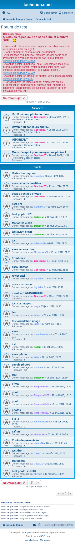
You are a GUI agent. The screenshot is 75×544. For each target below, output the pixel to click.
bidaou (38, 367)
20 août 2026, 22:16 (59, 117)
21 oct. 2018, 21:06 (60, 252)
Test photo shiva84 (24, 471)
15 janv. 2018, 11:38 (51, 306)
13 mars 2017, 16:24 (52, 324)
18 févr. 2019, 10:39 (57, 234)
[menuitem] (6, 12)
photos (16, 410)
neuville (38, 176)
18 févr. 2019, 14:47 (57, 217)
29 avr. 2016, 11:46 (61, 413)
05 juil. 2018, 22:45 (58, 129)
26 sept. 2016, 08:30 (57, 377)
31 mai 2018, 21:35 (58, 269)
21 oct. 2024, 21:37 (58, 186)
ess (14, 344)
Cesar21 (38, 453)
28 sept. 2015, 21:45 (56, 443)
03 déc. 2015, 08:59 (58, 434)
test (14, 240)
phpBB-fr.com (43, 536)
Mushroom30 (41, 252)
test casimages (21, 303)
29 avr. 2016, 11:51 (61, 404)
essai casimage (22, 284)
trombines (18, 258)
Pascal (37, 347)
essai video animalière (26, 183)
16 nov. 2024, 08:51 (55, 176)
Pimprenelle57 (41, 386)
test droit (17, 450)
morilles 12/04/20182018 (27, 293)
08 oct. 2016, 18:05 (53, 347)
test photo (18, 460)
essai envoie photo (24, 249)
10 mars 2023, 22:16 (59, 196)
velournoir (39, 434)
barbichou (39, 206)
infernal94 (39, 243)
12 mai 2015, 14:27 (54, 474)
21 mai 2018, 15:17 (53, 287)
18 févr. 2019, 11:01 (57, 226)
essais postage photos (26, 193)
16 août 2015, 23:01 (55, 453)
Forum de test (14, 27)
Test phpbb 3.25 (22, 214)
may (36, 306)
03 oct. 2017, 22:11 (58, 142)
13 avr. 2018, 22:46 (58, 296)
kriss (36, 324)
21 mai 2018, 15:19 (53, 278)
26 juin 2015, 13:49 (54, 463)
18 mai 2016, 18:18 (61, 395)
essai (15, 331)
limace (37, 315)
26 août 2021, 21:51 (59, 155)
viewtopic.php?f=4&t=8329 (18, 78)
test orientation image (26, 321)
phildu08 (39, 443)
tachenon (39, 217)
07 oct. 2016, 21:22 (51, 357)
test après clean (22, 223)
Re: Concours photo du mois (30, 114)
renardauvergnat (43, 334)
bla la (15, 418)
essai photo (19, 354)
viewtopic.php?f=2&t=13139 (19, 72)
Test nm (17, 203)
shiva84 (38, 474)
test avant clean (22, 231)
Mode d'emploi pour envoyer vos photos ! (39, 152)
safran (16, 431)
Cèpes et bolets (32, 119)
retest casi (18, 275)
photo (15, 383)
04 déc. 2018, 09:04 (57, 243)
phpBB (28, 532)
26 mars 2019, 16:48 (58, 206)
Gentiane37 (40, 117)
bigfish (38, 278)
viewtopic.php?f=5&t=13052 (19, 60)
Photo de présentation (26, 440)
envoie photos (21, 364)
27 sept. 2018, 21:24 (59, 261)
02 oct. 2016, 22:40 (54, 367)
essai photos (20, 266)
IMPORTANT (20, 139)
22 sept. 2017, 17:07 (54, 315)
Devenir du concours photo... (31, 126)
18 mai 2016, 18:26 (61, 386)
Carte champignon (24, 173)
